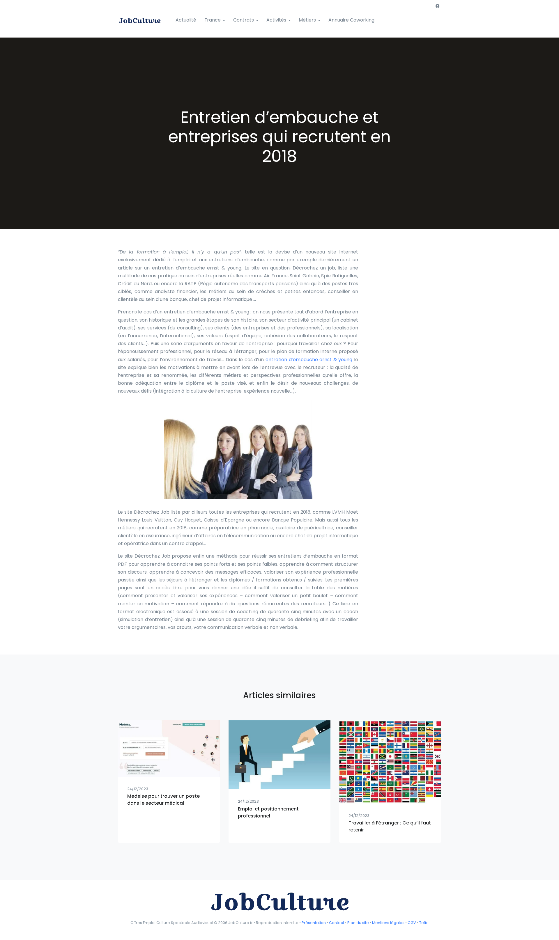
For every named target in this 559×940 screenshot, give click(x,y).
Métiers (307, 20)
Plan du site (358, 922)
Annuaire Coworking (351, 20)
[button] (437, 6)
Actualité (186, 20)
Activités (276, 20)
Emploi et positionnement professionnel (268, 812)
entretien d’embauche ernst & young (309, 359)
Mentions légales (388, 922)
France (212, 20)
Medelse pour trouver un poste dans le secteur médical (163, 799)
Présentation (314, 922)
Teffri (424, 922)
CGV (412, 922)
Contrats (243, 20)
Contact (336, 922)
